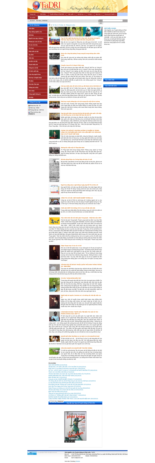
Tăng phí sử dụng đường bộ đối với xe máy (65, 393)
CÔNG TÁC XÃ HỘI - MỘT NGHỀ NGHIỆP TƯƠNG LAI (77, 198)
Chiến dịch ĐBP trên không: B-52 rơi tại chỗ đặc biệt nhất (78, 208)
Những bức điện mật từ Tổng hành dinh (72, 147)
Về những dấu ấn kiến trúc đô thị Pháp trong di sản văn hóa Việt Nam (72, 381)
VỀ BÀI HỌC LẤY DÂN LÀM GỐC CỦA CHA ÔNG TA (67, 367)
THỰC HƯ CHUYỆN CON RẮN (61, 372)
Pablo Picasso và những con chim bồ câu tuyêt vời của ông (69, 388)
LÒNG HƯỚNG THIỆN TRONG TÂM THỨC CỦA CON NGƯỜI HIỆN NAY (73, 398)
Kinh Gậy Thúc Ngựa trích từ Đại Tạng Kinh (65, 386)
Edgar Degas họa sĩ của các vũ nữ (71, 245)
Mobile (78, 461)
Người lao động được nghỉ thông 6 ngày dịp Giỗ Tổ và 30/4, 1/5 (79, 185)
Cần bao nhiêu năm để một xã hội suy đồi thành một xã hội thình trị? (81, 86)
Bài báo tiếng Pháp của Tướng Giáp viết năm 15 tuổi (76, 159)
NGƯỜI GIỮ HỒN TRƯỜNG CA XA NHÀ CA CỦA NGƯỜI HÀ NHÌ (80, 336)
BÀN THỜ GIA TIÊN (58, 391)
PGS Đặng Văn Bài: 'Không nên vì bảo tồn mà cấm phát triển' (70, 384)
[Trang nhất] (49, 25)
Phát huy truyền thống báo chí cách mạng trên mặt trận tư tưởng (80, 101)
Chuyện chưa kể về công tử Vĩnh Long (72, 65)
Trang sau (60, 401)
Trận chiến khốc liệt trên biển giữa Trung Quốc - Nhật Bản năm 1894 (81, 218)
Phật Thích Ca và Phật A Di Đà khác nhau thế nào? (67, 368)
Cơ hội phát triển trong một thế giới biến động (65, 382)
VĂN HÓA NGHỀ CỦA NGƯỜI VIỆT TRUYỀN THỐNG (76, 348)
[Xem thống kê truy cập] (32, 454)
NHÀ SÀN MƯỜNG (58, 365)
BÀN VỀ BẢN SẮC (58, 377)
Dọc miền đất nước (111, 86)
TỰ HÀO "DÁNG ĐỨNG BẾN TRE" (71, 278)
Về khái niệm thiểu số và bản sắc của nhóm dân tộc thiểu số (69, 374)
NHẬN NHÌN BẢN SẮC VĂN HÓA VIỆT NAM (65, 375)
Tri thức (61, 25)
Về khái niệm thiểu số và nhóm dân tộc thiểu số (66, 390)
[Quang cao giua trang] (75, 36)
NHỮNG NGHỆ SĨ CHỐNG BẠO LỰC (63, 397)
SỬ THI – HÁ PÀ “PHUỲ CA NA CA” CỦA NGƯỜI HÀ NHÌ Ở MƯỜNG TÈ (73, 370)
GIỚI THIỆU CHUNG (110, 28)
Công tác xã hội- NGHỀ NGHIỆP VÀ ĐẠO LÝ (65, 379)
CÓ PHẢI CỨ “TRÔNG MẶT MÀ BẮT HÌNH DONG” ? (67, 395)
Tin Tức (55, 25)
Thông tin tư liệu (70, 25)
